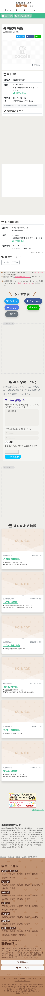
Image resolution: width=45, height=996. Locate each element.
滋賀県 (12, 906)
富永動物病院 (10, 771)
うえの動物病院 (11, 645)
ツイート (21, 36)
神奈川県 (36, 885)
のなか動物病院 (11, 559)
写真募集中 (38, 65)
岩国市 (15, 262)
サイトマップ (38, 978)
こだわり (29, 10)
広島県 (27, 917)
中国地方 (6, 914)
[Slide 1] (18, 63)
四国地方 (6, 921)
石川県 (27, 899)
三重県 (5, 906)
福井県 (12, 896)
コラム (37, 10)
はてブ (13, 307)
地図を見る (21, 93)
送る (38, 36)
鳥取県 (5, 917)
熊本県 (20, 931)
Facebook (34, 301)
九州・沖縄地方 (9, 928)
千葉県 (12, 885)
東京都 (20, 885)
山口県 (6, 262)
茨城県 (27, 885)
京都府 (20, 906)
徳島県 (5, 924)
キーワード (10, 10)
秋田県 (20, 874)
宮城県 (12, 874)
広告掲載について (38, 810)
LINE (34, 307)
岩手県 (12, 878)
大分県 (27, 931)
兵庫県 (35, 906)
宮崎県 (35, 931)
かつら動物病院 (11, 730)
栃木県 (5, 888)
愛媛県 (20, 924)
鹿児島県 (6, 935)
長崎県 (12, 931)
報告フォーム (38, 272)
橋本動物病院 (10, 686)
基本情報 (9, 16)
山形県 (27, 874)
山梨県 (12, 899)
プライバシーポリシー (22, 981)
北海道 (5, 874)
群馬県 (12, 888)
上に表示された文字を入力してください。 (21, 447)
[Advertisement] (22, 140)
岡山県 (20, 917)
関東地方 (6, 882)
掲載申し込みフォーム (25, 283)
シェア (30, 36)
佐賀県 (5, 931)
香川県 (12, 924)
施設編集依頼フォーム (22, 277)
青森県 (5, 878)
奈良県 (5, 910)
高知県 (27, 924)
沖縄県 (14, 935)
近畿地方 (6, 903)
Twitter (13, 301)
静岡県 (27, 896)
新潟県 (5, 899)
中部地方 (6, 892)
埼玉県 (5, 885)
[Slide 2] (22, 63)
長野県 (5, 896)
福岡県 (22, 935)
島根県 (12, 917)
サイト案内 (24, 968)
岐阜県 (20, 896)
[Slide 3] (26, 63)
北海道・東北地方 (9, 871)
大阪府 (27, 906)
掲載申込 (24, 962)
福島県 (35, 874)
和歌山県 (13, 910)
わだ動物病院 (10, 602)
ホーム (4, 978)
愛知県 (35, 896)
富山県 (20, 899)
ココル (38, 991)
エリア (19, 10)
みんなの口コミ (24, 16)
